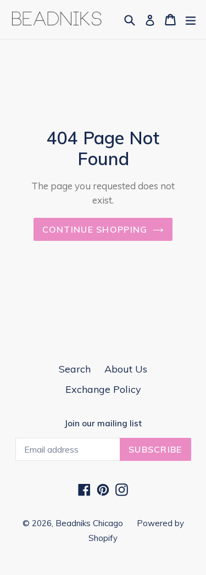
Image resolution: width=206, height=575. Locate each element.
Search (75, 369)
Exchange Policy (103, 389)
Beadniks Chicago (89, 523)
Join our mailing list (103, 424)
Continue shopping (95, 229)
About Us (125, 369)
